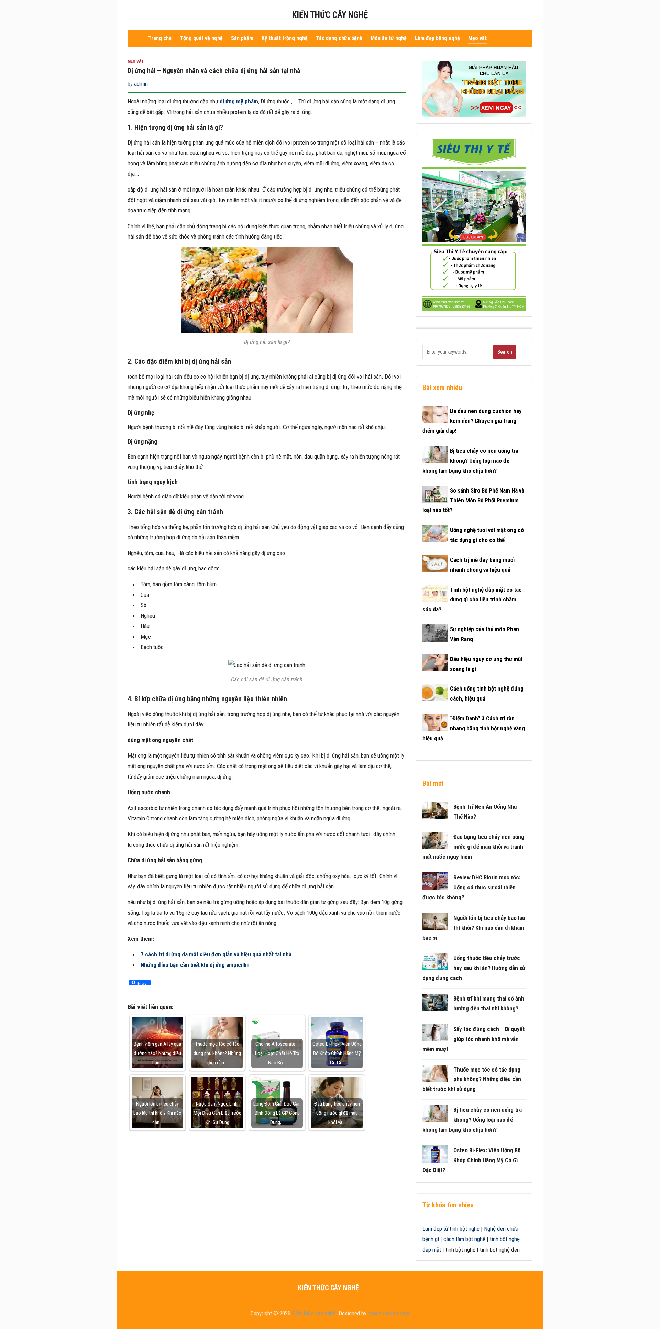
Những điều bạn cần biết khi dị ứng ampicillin (195, 964)
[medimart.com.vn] (474, 224)
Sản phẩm (242, 38)
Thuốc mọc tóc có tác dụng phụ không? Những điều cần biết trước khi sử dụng (471, 1079)
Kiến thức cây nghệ (330, 15)
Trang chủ (160, 38)
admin (141, 83)
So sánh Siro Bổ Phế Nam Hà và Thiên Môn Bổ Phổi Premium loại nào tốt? (473, 500)
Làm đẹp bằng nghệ (437, 38)
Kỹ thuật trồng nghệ (285, 38)
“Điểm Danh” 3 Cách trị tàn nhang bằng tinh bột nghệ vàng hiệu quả (473, 728)
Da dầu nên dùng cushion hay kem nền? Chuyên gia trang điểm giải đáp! (472, 420)
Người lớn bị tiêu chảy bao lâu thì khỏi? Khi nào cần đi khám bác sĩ (473, 927)
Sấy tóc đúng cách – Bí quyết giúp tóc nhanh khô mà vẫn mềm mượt (473, 1039)
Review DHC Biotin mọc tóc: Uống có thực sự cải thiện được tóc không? (471, 887)
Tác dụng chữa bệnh (339, 38)
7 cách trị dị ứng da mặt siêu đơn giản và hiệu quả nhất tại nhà (216, 954)
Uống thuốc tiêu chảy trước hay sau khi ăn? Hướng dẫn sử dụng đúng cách (473, 968)
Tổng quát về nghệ (201, 38)
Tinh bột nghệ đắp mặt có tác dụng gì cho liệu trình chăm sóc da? (472, 599)
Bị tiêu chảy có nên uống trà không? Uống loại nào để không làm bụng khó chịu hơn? (470, 460)
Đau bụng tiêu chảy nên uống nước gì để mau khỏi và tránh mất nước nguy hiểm (473, 846)
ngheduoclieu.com (388, 1313)
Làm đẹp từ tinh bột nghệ (451, 1228)
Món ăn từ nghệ (389, 38)
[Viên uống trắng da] (474, 88)
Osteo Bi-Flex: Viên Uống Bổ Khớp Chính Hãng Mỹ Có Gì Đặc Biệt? (471, 1160)
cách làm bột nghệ (464, 1239)
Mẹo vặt (477, 38)
